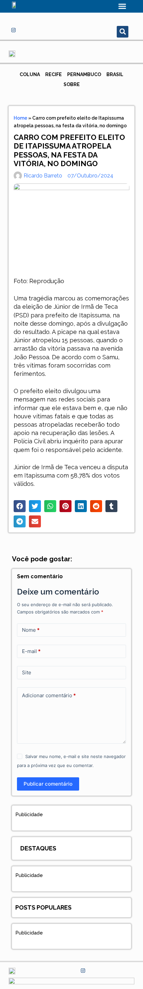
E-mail (31, 651)
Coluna (30, 74)
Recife (53, 74)
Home (20, 118)
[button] (122, 6)
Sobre (72, 84)
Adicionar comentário (49, 695)
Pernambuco (84, 74)
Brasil (114, 74)
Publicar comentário (48, 784)
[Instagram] (14, 30)
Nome (31, 630)
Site (26, 672)
